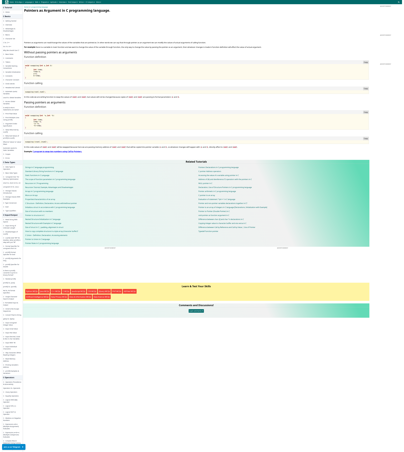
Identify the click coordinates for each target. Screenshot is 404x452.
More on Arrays (31, 195)
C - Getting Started (9, 21)
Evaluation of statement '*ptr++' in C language (216, 199)
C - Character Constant (11, 80)
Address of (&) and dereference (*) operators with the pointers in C (225, 179)
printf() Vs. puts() (9, 283)
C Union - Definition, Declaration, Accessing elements (46, 235)
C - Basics (6, 35)
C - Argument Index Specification (10, 125)
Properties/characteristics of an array (40, 199)
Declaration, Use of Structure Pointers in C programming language (225, 187)
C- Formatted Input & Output (10, 304)
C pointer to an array (206, 195)
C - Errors (6, 158)
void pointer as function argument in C (213, 215)
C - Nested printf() (9, 279)
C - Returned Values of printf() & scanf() (11, 137)
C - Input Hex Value (10, 333)
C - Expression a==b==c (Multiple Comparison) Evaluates (11, 434)
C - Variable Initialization (12, 72)
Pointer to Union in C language (37, 239)
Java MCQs (44, 291)
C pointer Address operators (209, 171)
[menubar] (55, 2)
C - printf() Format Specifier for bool (9, 253)
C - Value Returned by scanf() (11, 131)
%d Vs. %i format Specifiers (9, 292)
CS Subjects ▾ (90, 2)
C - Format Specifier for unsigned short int (11, 247)
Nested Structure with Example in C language (43, 223)
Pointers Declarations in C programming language (218, 167)
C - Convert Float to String (12, 315)
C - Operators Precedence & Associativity (12, 383)
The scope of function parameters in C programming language (50, 179)
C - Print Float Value (10, 114)
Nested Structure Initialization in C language (42, 219)
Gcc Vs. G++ (7, 46)
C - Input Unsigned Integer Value (10, 324)
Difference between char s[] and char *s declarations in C (221, 219)
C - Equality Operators (11, 396)
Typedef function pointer (208, 231)
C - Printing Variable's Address (10, 366)
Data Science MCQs (102, 297)
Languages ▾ (29, 2)
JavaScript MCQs (78, 291)
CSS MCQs (92, 291)
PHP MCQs (116, 291)
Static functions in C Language (37, 175)
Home (12, 2)
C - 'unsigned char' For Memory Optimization (11, 178)
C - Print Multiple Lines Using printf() (11, 119)
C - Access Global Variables (9, 102)
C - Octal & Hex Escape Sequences (11, 310)
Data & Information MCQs (80, 297)
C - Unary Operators (10, 392)
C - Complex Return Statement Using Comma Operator (12, 443)
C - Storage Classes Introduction (10, 192)
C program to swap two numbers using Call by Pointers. (57, 151)
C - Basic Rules (8, 54)
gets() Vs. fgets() (8, 319)
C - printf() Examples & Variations (11, 372)
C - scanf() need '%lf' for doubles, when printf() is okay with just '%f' (11, 240)
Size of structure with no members (39, 211)
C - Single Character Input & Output (10, 298)
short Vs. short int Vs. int (11, 183)
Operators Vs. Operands (11, 388)
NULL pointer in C (205, 183)
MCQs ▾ (81, 2)
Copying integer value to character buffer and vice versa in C (222, 223)
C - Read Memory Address (9, 360)
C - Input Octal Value (10, 329)
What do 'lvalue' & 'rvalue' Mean (12, 143)
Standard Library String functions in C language (44, 171)
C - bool (6, 207)
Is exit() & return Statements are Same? (11, 109)
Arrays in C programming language (39, 191)
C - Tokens (6, 62)
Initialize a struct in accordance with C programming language (50, 207)
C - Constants (8, 76)
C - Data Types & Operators (9, 168)
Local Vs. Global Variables (12, 98)
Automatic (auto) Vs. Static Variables (10, 149)
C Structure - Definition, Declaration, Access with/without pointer (51, 203)
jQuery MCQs (104, 291)
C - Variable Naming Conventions (10, 67)
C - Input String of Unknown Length (9, 227)
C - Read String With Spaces (10, 221)
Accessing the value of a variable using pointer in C (218, 175)
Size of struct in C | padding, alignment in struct (44, 227)
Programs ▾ (45, 2)
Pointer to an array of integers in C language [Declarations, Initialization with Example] (232, 207)
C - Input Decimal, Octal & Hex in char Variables (11, 338)
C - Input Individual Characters (10, 348)
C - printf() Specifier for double (11, 265)
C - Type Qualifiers (9, 211)
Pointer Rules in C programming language (42, 243)
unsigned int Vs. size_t (11, 187)
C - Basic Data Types (10, 173)
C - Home (6, 12)
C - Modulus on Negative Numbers (12, 419)
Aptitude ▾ (54, 2)
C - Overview (7, 25)
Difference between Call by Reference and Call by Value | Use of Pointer (226, 227)
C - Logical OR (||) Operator (9, 407)
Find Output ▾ (73, 2)
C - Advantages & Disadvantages (9, 30)
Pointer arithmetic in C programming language (217, 191)
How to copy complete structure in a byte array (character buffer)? (51, 231)
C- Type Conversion (10, 203)
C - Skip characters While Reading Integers (12, 354)
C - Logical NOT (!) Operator (9, 413)
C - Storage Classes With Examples (11, 198)
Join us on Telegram (12, 447)
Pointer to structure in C (35, 215)
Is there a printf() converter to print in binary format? (10, 273)
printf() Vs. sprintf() (9, 287)
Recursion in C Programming (36, 183)
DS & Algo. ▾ (19, 2)
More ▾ (98, 2)
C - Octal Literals (9, 84)
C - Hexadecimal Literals (11, 88)
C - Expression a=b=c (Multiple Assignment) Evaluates (11, 426)
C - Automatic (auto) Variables (10, 92)
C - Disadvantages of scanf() (10, 233)
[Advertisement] (40, 26)
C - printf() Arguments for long (12, 259)
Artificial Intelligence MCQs (37, 297)
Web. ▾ (37, 2)
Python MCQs (32, 291)
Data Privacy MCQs (59, 297)
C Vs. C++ (6, 43)
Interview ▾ (63, 2)
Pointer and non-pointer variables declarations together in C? (222, 203)
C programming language (39, 7)
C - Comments (8, 58)
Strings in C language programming (39, 167)
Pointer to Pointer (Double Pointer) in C (214, 211)
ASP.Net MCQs (130, 291)
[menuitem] (12, 2)
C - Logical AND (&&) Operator (10, 401)
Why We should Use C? (11, 50)
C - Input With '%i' (9, 343)
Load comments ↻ (196, 311)
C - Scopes (6, 154)
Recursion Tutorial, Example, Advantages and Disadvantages (49, 187)
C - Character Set (9, 39)
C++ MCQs (56, 291)
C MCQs (66, 291)
